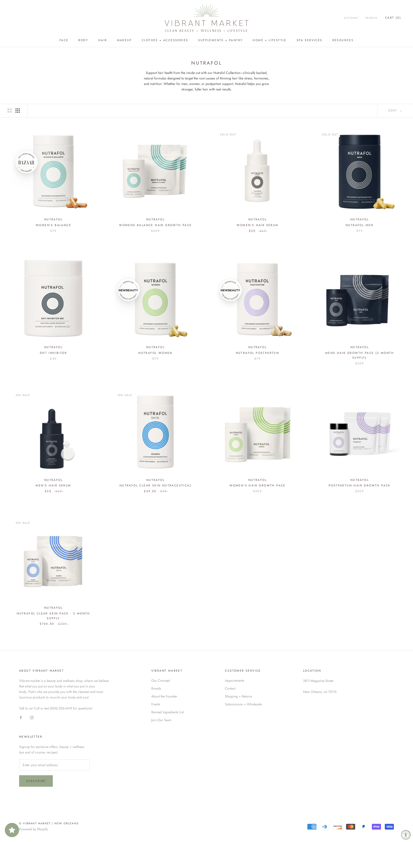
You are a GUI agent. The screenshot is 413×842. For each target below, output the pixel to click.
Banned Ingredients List (167, 712)
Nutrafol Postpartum (257, 353)
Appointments (234, 680)
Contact (230, 688)
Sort (393, 110)
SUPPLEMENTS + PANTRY (220, 40)
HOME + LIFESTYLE (269, 40)
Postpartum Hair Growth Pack (360, 485)
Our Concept (160, 680)
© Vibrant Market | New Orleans (49, 823)
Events (155, 704)
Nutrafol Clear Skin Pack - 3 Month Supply (53, 615)
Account (351, 18)
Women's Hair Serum (257, 225)
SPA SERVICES (309, 40)
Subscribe (36, 781)
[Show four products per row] (18, 110)
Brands (156, 688)
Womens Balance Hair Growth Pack (155, 225)
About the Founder (164, 696)
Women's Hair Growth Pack (257, 485)
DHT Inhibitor (53, 353)
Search (371, 18)
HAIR (102, 40)
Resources (343, 40)
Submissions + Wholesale (243, 704)
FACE (64, 40)
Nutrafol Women (155, 353)
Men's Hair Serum (53, 485)
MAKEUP (124, 40)
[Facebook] (20, 717)
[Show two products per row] (9, 110)
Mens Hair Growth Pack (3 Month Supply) (359, 355)
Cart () (393, 18)
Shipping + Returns (238, 696)
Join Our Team (161, 720)
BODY (83, 40)
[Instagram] (31, 717)
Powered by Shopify (33, 829)
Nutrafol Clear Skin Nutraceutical (155, 485)
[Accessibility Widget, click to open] (406, 835)
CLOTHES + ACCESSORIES (165, 40)
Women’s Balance (53, 225)
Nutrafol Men (360, 225)
